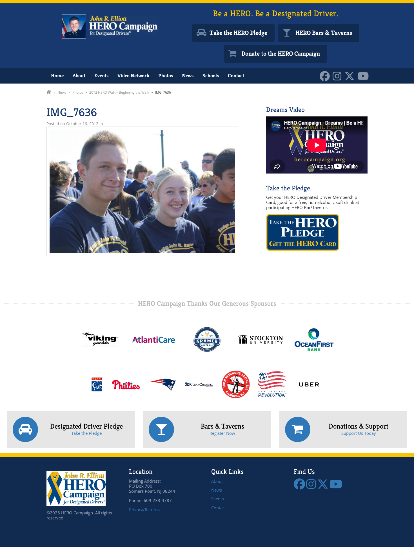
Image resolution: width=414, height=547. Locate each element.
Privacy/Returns (144, 509)
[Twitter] (350, 75)
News (187, 75)
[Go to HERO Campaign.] (48, 92)
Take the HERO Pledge (238, 33)
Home (57, 75)
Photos (165, 75)
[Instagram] (338, 75)
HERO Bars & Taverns (323, 33)
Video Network (133, 75)
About (79, 75)
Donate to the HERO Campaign (280, 53)
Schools (210, 75)
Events (101, 75)
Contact (236, 75)
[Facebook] (326, 75)
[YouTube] (364, 75)
